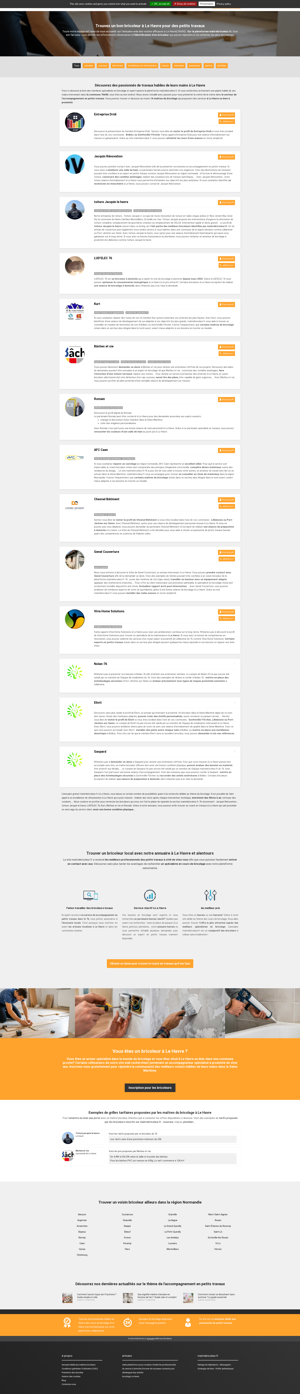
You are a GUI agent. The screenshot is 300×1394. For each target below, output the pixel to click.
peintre (208, 65)
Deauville (127, 1220)
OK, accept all (161, 3)
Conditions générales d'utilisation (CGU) (80, 1368)
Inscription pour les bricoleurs (150, 1088)
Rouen (218, 1220)
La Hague (172, 1220)
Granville (172, 1214)
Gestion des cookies (71, 1376)
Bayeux (82, 1232)
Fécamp (127, 1243)
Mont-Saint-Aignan (218, 1214)
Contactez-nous (69, 1384)
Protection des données (72, 1372)
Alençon (82, 1214)
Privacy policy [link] (224, 3)
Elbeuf (127, 1232)
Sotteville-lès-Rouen (218, 1237)
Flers (127, 1249)
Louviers (172, 1243)
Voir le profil (228, 115)
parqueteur (194, 65)
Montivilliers (173, 1249)
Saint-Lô (218, 1232)
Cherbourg (82, 1255)
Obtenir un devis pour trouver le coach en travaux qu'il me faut (150, 963)
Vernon (218, 1249)
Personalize (206, 3)
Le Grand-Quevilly (172, 1226)
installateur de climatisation (142, 65)
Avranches (82, 1226)
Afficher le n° (228, 121)
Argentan (82, 1220)
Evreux (127, 1237)
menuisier (179, 65)
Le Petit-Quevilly (173, 1232)
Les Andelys (173, 1237)
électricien (117, 65)
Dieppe (127, 1226)
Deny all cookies (185, 3)
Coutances (127, 1214)
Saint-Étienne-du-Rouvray (218, 1226)
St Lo (218, 1243)
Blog (64, 1380)
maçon (165, 65)
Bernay (82, 1237)
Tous (76, 65)
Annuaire (66, 1365)
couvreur (102, 65)
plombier (221, 65)
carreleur (88, 65)
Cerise (82, 1249)
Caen (82, 1243)
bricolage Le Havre (130, 1376)
